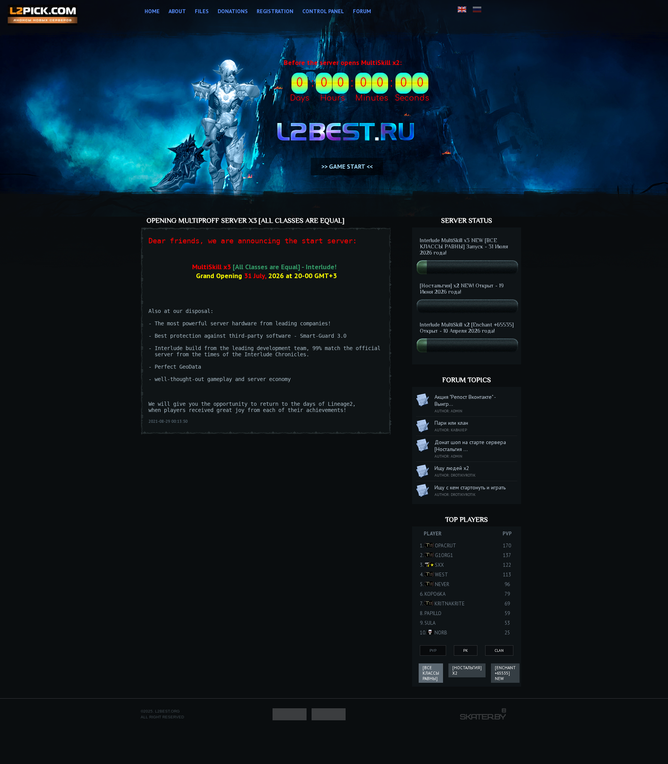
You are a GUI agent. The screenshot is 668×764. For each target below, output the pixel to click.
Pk (465, 650)
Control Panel (323, 11)
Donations (233, 11)
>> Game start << (347, 166)
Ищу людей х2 (452, 468)
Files (202, 11)
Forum (362, 11)
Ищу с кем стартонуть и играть (470, 487)
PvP (432, 650)
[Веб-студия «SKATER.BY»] (483, 718)
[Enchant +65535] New (505, 673)
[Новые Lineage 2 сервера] (42, 16)
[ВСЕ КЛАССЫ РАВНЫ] (431, 673)
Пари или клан (451, 422)
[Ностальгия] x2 (467, 670)
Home (152, 11)
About (177, 11)
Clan (499, 650)
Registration (275, 11)
